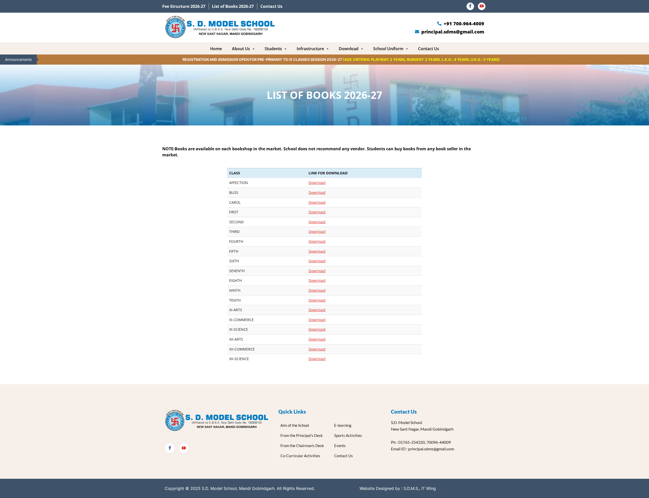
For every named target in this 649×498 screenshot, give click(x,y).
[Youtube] (481, 6)
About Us (241, 48)
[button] (243, 48)
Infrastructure (310, 48)
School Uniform (388, 48)
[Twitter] (184, 448)
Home (216, 48)
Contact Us (428, 48)
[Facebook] (470, 6)
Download (348, 48)
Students (273, 48)
